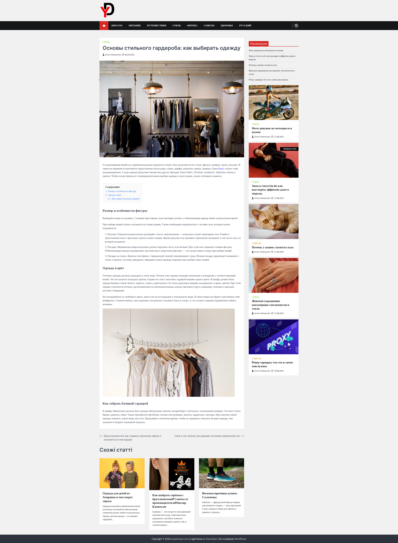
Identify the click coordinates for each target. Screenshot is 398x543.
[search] (296, 25)
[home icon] (104, 25)
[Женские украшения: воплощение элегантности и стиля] (273, 275)
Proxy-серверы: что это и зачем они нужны (268, 79)
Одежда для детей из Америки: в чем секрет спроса (118, 497)
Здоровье (227, 25)
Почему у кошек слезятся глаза (263, 65)
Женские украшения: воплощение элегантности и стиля (272, 72)
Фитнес (192, 25)
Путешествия (156, 25)
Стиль (176, 25)
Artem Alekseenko (113, 54)
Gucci (221, 168)
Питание (135, 25)
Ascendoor (211, 539)
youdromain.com (179, 539)
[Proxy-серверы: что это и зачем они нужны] (273, 336)
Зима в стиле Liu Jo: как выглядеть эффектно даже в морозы (272, 57)
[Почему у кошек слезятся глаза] (273, 221)
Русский (245, 25)
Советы (209, 25)
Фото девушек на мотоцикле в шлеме (266, 50)
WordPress (240, 539)
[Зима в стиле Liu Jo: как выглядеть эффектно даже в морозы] (273, 160)
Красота (117, 25)
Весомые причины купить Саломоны (219, 495)
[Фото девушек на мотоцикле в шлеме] (273, 102)
